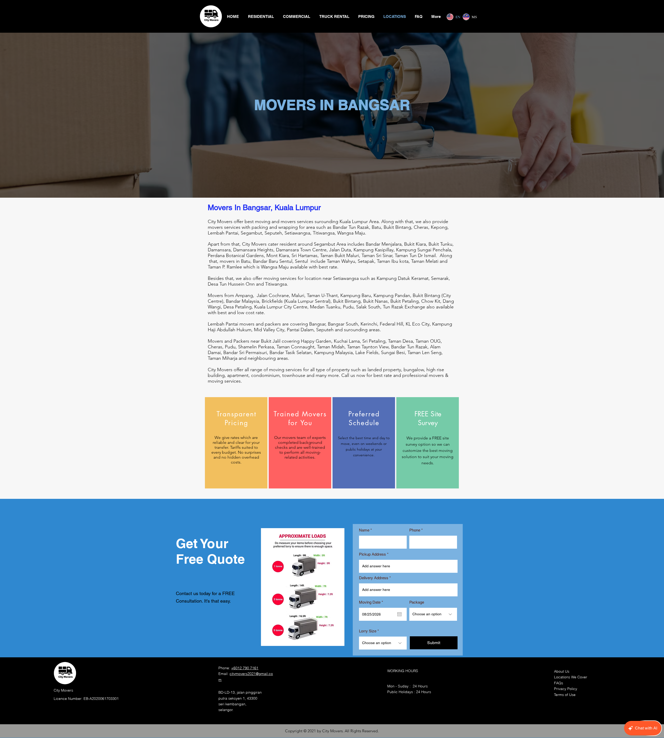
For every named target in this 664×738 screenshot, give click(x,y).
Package (416, 602)
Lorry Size (367, 631)
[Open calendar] (399, 614)
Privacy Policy (565, 688)
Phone (414, 530)
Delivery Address (373, 578)
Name (364, 530)
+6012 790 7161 (244, 668)
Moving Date (372, 602)
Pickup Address (372, 554)
